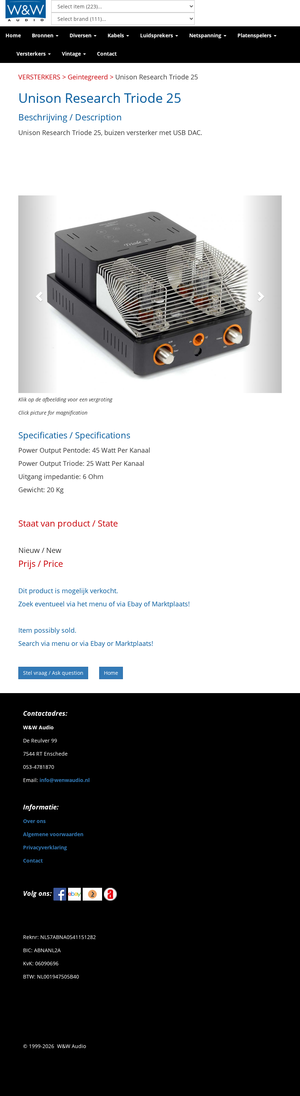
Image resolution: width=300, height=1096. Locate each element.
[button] (45, 35)
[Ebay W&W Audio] (74, 893)
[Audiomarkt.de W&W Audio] (110, 893)
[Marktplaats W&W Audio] (92, 893)
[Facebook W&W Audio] (59, 893)
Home (111, 672)
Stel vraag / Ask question (53, 672)
